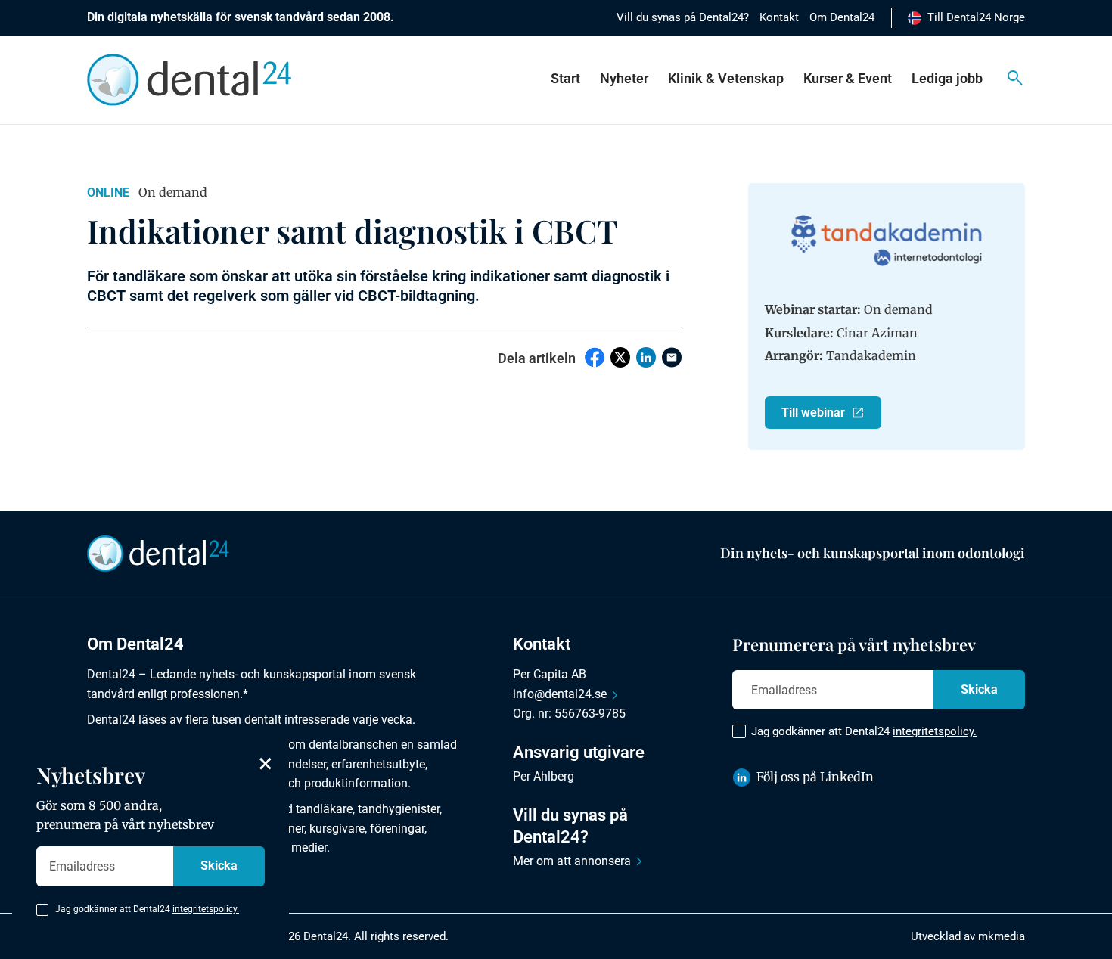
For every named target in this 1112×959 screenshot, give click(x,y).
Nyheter (624, 78)
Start (565, 78)
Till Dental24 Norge (976, 17)
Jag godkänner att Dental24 (864, 731)
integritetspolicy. (935, 731)
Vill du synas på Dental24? (683, 17)
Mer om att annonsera (572, 861)
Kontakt (779, 17)
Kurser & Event (847, 78)
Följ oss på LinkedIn (815, 776)
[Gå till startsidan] (158, 552)
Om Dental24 (841, 17)
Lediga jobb (947, 78)
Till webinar (813, 412)
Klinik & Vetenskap (726, 78)
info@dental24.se (560, 694)
